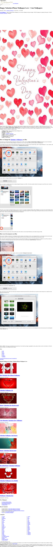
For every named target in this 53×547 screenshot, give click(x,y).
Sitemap (3, 538)
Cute (3, 521)
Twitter (1, 358)
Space (29, 531)
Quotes (3, 530)
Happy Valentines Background (8, 450)
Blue (3, 519)
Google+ (10, 358)
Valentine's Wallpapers (10, 10)
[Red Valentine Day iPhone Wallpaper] (8, 373)
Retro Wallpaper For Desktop (7, 502)
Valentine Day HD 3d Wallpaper (19, 510)
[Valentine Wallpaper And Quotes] (8, 433)
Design (3, 522)
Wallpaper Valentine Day (6, 495)
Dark (28, 521)
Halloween (4, 526)
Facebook (4, 358)
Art (28, 517)
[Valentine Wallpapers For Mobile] (8, 478)
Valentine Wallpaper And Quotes (8, 435)
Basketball (3, 518)
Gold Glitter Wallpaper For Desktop (14, 508)
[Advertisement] (26, 22)
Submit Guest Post (5, 539)
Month (29, 526)
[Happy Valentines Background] (8, 448)
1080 (3, 351)
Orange (29, 528)
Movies (3, 527)
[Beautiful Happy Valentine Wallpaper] (8, 463)
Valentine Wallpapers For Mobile (9, 480)
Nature (3, 528)
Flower (29, 523)
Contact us (4, 535)
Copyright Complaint (5, 536)
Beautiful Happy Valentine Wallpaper (10, 465)
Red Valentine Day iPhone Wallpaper (10, 375)
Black (28, 518)
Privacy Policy (4, 537)
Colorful (3, 520)
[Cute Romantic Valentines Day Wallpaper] (8, 418)
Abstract (3, 516)
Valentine (3, 355)
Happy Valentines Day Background (9, 405)
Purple (29, 529)
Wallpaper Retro (4, 504)
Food (3, 524)
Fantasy (29, 522)
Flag (3, 523)
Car (28, 519)
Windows (29, 533)
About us (29, 534)
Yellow (3, 534)
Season (3, 531)
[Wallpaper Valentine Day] (8, 493)
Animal (29, 516)
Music (29, 527)
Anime (3, 517)
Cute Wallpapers (15, 3)
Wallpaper (3, 356)
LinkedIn (13, 358)
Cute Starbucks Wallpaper (10, 511)
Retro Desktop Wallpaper (6, 503)
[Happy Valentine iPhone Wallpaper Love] (26, 77)
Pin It (16, 358)
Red (28, 530)
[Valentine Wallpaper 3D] (8, 388)
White (3, 533)
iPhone (3, 353)
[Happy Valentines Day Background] (8, 403)
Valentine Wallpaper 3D (6, 390)
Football (29, 524)
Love (3, 354)
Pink (3, 529)
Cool (28, 520)
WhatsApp (7, 358)
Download (1, 359)
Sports (3, 532)
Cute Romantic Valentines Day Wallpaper (11, 420)
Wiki (3, 512)
